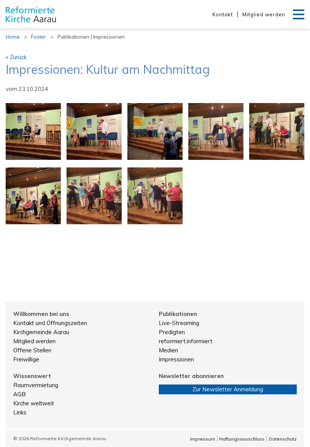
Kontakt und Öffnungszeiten (50, 323)
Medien (168, 350)
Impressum (202, 439)
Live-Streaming (179, 323)
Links (19, 412)
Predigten (172, 332)
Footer (38, 37)
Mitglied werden (263, 14)
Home (13, 37)
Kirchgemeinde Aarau (41, 332)
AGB (19, 394)
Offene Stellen (32, 350)
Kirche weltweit (33, 403)
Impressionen (176, 359)
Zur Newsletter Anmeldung (227, 389)
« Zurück (16, 57)
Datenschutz (283, 439)
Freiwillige (26, 359)
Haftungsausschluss (242, 439)
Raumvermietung (35, 385)
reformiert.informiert (185, 341)
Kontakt (222, 14)
